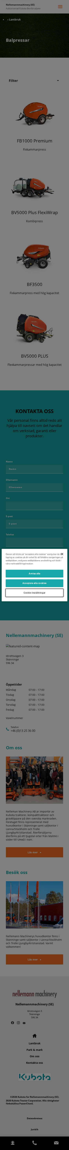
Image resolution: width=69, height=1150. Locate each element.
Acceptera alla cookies (34, 583)
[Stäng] (62, 554)
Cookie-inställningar (34, 592)
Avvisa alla (34, 573)
